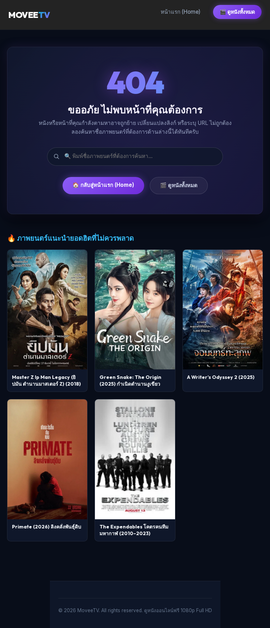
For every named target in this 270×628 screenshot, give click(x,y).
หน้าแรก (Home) (180, 11)
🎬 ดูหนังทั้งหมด (237, 12)
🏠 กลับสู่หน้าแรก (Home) (103, 185)
